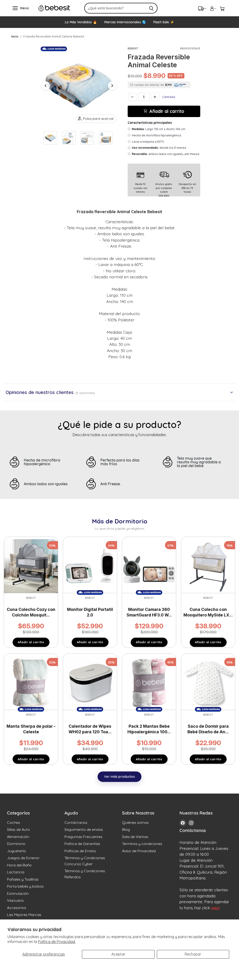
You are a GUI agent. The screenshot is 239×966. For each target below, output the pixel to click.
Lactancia (15, 872)
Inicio (14, 36)
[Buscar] (151, 8)
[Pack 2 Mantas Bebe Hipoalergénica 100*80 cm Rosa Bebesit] (149, 682)
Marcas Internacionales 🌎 (125, 22)
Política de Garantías (82, 843)
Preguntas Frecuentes (83, 836)
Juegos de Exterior (23, 857)
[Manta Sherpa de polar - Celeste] (31, 682)
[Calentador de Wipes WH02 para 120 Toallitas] (90, 682)
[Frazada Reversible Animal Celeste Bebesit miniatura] (50, 138)
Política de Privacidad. (57, 941)
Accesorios (16, 907)
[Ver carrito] (222, 8)
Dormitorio (16, 843)
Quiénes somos (135, 822)
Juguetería (16, 850)
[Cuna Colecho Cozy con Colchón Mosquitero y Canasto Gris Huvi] (31, 565)
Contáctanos (75, 822)
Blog (126, 829)
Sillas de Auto (18, 829)
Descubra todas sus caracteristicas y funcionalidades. (120, 434)
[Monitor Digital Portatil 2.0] (90, 565)
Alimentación (18, 836)
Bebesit (133, 48)
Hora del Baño (19, 865)
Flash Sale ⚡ (163, 22)
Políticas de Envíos (80, 850)
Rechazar (193, 954)
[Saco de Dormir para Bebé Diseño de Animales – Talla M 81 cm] (208, 682)
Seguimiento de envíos (83, 829)
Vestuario (15, 900)
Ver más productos (119, 776)
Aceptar (118, 954)
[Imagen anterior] (45, 85)
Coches (13, 822)
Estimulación (18, 893)
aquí (215, 907)
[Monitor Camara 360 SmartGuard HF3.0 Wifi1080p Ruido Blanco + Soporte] (149, 565)
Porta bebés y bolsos (25, 886)
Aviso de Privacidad (139, 850)
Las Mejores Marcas (24, 914)
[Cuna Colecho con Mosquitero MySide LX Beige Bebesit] (208, 565)
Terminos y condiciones (142, 843)
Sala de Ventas (135, 836)
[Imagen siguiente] (112, 85)
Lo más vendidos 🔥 (81, 22)
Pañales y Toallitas (23, 879)
